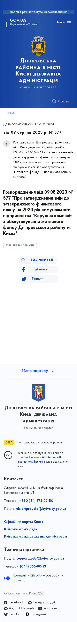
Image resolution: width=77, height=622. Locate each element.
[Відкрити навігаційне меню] (69, 23)
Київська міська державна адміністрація (35, 537)
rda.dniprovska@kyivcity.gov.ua (41, 509)
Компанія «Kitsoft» (27, 576)
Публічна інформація (20, 245)
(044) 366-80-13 (33, 567)
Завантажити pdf (42, 260)
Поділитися (39, 269)
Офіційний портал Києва (23, 522)
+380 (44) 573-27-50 (36, 501)
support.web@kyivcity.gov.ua (40, 559)
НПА (11, 113)
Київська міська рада (20, 529)
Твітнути (37, 278)
